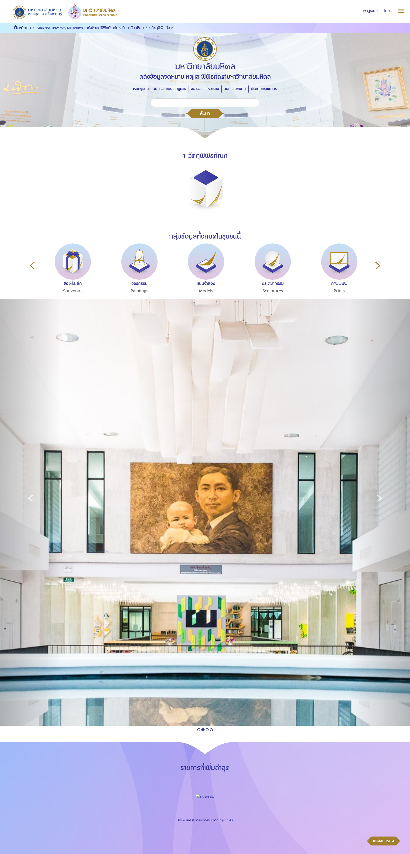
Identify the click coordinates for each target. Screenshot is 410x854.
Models (206, 290)
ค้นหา (205, 113)
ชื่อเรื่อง (196, 88)
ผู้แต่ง (181, 88)
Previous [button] (32, 265)
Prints (339, 290)
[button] (388, 11)
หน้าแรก (25, 28)
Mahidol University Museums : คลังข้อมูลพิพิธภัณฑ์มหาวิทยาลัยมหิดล (90, 28)
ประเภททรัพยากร (264, 88)
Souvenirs (73, 290)
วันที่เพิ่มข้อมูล (235, 88)
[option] (71, 276)
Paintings (139, 290)
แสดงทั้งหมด (383, 841)
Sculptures (272, 290)
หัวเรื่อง (213, 88)
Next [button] (377, 265)
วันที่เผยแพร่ (162, 88)
